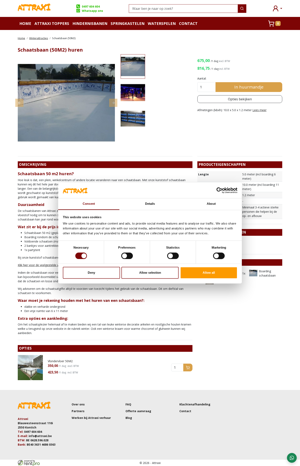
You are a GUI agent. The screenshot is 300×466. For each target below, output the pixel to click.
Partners (78, 411)
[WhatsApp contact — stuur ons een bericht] (292, 458)
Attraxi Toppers (51, 23)
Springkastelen (127, 23)
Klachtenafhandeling (194, 404)
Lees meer (259, 110)
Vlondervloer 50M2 (60, 361)
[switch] (127, 255)
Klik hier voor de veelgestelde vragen (42, 265)
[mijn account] (277, 8)
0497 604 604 (91, 6)
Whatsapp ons (92, 11)
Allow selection (150, 273)
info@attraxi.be (40, 436)
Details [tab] (150, 204)
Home (25, 23)
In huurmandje (248, 87)
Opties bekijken (240, 99)
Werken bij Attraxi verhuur (91, 418)
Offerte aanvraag (138, 411)
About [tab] (211, 204)
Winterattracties (38, 38)
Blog (129, 418)
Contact (188, 23)
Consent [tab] (89, 204)
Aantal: (201, 78)
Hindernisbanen (89, 23)
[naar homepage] (34, 8)
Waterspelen (162, 23)
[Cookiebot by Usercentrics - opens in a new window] (219, 190)
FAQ (128, 404)
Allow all (209, 273)
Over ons (78, 404)
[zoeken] (242, 8)
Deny (91, 273)
